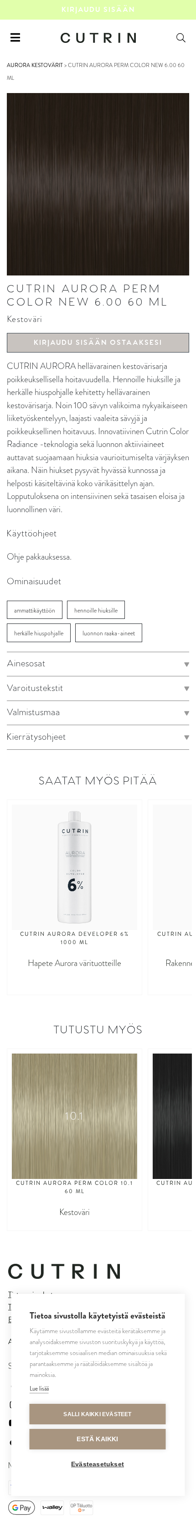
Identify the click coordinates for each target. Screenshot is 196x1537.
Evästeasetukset (97, 1464)
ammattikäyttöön (34, 610)
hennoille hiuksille (96, 610)
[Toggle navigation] (15, 38)
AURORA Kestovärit (35, 65)
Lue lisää (39, 1388)
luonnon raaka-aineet (109, 633)
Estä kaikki (97, 1439)
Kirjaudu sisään (98, 9)
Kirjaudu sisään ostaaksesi (98, 342)
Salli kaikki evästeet (97, 1414)
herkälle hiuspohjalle (38, 633)
